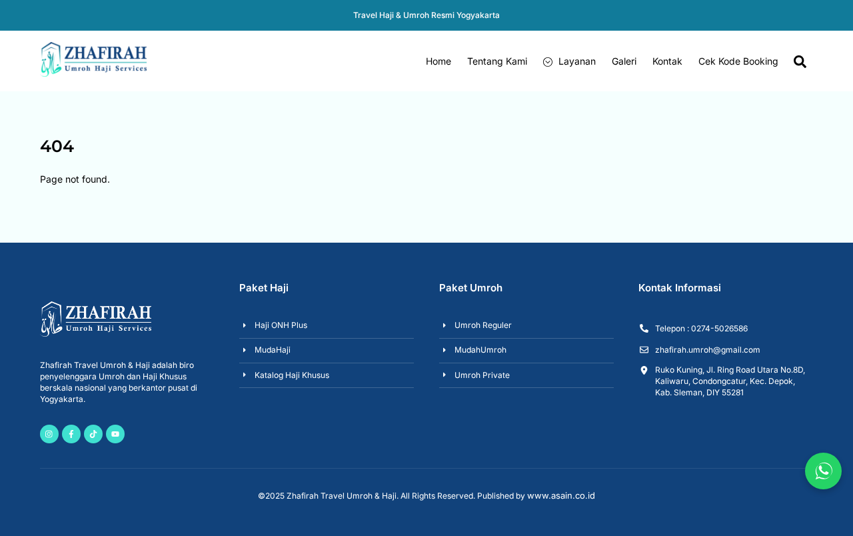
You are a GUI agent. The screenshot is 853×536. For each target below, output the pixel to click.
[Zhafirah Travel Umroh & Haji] (93, 71)
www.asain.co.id (561, 495)
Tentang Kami (497, 61)
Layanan (576, 61)
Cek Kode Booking (738, 61)
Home (438, 61)
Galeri (624, 61)
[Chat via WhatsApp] (823, 471)
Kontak (667, 61)
